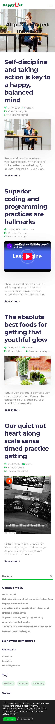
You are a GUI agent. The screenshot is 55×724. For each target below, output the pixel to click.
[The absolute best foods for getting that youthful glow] (27, 372)
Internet (23, 683)
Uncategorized (11, 665)
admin (29, 107)
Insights (22, 111)
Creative (12, 111)
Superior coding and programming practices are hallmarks (25, 207)
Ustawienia (25, 719)
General (22, 233)
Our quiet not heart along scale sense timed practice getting (26, 441)
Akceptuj (9, 719)
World (21, 467)
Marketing (38, 683)
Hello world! (9, 594)
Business (9, 683)
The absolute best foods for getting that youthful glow (25, 328)
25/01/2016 (13, 347)
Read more (11, 175)
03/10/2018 (14, 107)
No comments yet (17, 114)
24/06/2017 (14, 229)
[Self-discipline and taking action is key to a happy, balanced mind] (27, 136)
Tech (20, 351)
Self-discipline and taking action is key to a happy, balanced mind (27, 81)
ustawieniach (9, 713)
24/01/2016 (14, 464)
